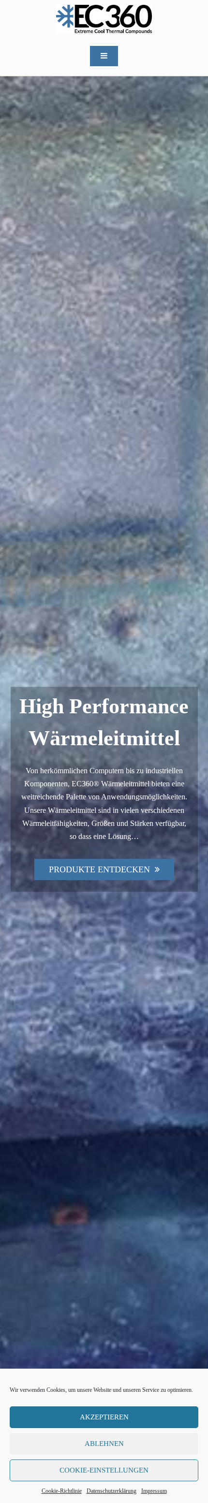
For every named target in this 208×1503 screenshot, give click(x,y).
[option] (104, 789)
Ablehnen (104, 1443)
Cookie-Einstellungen (104, 1470)
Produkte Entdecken (99, 869)
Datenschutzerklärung (111, 1491)
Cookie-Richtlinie (62, 1491)
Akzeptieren (104, 1417)
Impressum (154, 1491)
